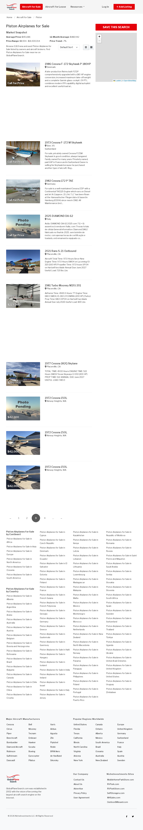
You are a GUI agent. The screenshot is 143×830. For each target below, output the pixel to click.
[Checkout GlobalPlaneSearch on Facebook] (126, 816)
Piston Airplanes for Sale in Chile (22, 682)
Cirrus (9, 729)
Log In (105, 6)
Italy (119, 747)
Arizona (77, 756)
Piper (9, 733)
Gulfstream (12, 756)
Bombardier (12, 742)
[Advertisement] (49, 503)
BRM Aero (55, 751)
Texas (76, 733)
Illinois (76, 742)
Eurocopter (33, 756)
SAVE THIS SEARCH (116, 27)
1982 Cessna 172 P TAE (59, 180)
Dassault (11, 760)
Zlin (52, 738)
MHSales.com (113, 797)
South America (103, 742)
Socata (31, 747)
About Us (78, 784)
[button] (124, 7)
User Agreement (82, 797)
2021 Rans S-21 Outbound (60, 250)
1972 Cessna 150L (56, 397)
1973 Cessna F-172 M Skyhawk (63, 142)
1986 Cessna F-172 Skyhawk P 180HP (68, 63)
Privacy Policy (80, 793)
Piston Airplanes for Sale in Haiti (55, 649)
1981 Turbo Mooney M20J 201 (63, 285)
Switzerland (122, 738)
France (120, 742)
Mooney (32, 729)
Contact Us (79, 779)
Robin (53, 747)
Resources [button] (77, 6)
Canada (99, 724)
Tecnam (32, 733)
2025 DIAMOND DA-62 (59, 215)
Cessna (10, 724)
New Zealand (102, 760)
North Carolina (80, 747)
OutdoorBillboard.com (117, 802)
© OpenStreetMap (129, 80)
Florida (77, 729)
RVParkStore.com (115, 788)
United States (80, 724)
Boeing (31, 751)
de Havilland (56, 756)
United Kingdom (124, 729)
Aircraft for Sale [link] (31, 6)
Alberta (99, 733)
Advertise (78, 788)
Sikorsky (54, 760)
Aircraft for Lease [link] (55, 6)
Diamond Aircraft (15, 747)
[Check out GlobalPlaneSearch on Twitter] (133, 816)
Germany (121, 733)
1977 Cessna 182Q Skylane (61, 363)
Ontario (99, 729)
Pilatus (31, 760)
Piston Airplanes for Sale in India (55, 670)
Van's (52, 724)
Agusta (53, 733)
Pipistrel (54, 742)
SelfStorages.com (115, 793)
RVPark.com (113, 784)
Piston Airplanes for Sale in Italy (55, 690)
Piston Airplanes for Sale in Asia (21, 546)
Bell (30, 724)
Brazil (98, 747)
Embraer (32, 738)
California (78, 738)
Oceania (99, 751)
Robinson (11, 751)
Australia (100, 756)
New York (78, 760)
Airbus (53, 729)
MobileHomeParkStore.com (120, 779)
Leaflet (118, 80)
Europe (120, 724)
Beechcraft (12, 738)
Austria (120, 756)
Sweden (121, 760)
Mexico (99, 738)
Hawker (32, 742)
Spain (119, 751)
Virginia (77, 751)
